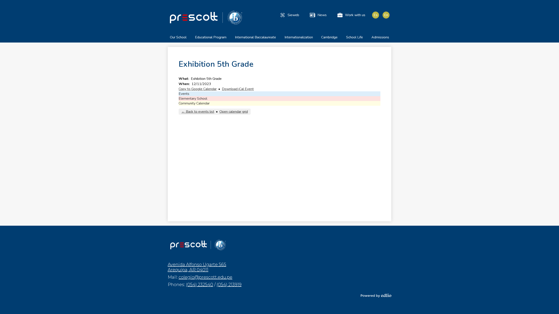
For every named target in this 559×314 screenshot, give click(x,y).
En (386, 15)
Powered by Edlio (376, 295)
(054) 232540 (199, 284)
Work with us (355, 15)
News (322, 15)
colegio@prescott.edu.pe (205, 277)
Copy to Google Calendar (198, 89)
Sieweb (293, 15)
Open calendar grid (233, 111)
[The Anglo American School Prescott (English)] (206, 17)
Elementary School (193, 98)
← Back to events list (197, 111)
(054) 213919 (229, 284)
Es (376, 15)
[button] (178, 39)
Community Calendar (194, 103)
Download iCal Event (238, 89)
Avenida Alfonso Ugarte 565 (197, 267)
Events (184, 93)
